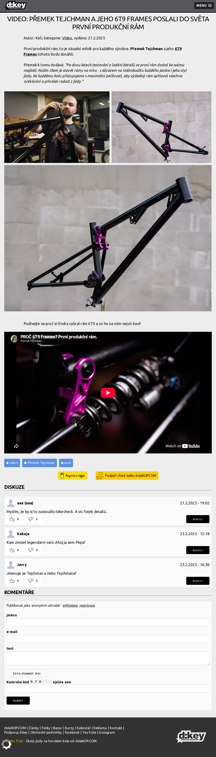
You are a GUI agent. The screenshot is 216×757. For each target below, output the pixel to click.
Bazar (57, 728)
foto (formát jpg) (26, 673)
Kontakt (116, 728)
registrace (87, 605)
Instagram (107, 732)
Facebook (72, 732)
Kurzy (69, 728)
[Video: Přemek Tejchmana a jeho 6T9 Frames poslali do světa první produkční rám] (56, 127)
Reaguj (198, 519)
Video (67, 38)
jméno (12, 615)
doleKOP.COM (15, 728)
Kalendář (84, 728)
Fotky (46, 728)
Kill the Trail (13, 741)
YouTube (89, 732)
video (13, 463)
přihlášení (70, 605)
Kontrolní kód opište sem (39, 682)
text (10, 648)
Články (33, 728)
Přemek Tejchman (41, 463)
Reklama (100, 728)
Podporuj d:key (15, 732)
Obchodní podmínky (46, 732)
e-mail (12, 632)
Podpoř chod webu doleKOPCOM (130, 475)
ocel (67, 463)
